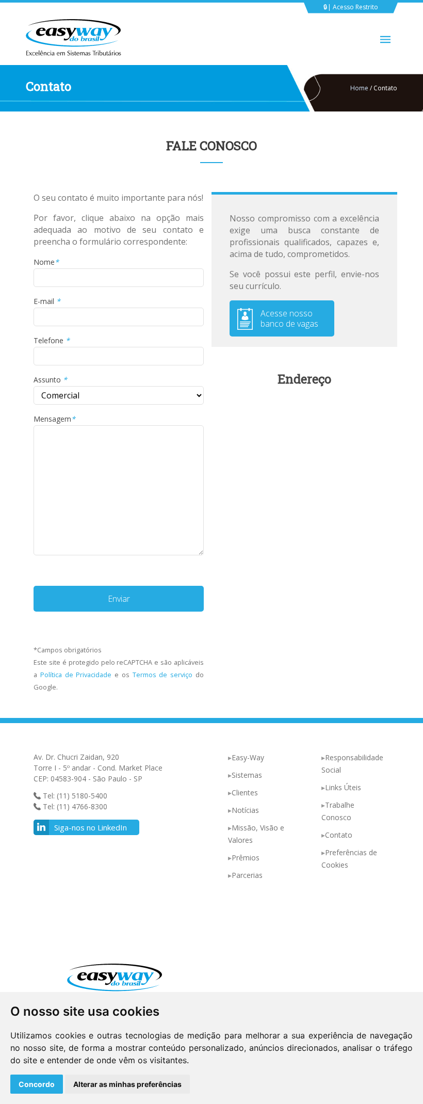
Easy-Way (248, 757)
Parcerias (247, 875)
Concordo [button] (37, 1084)
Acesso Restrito (355, 7)
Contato (338, 835)
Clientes (245, 792)
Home (359, 88)
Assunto (50, 380)
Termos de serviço (163, 674)
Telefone (52, 340)
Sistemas (247, 775)
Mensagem (54, 419)
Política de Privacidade (76, 674)
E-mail (47, 301)
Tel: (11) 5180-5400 (74, 796)
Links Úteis (343, 787)
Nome (46, 262)
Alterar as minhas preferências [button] (127, 1084)
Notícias (245, 810)
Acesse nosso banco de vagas (289, 318)
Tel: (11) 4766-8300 (74, 806)
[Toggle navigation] (385, 39)
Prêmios (245, 857)
